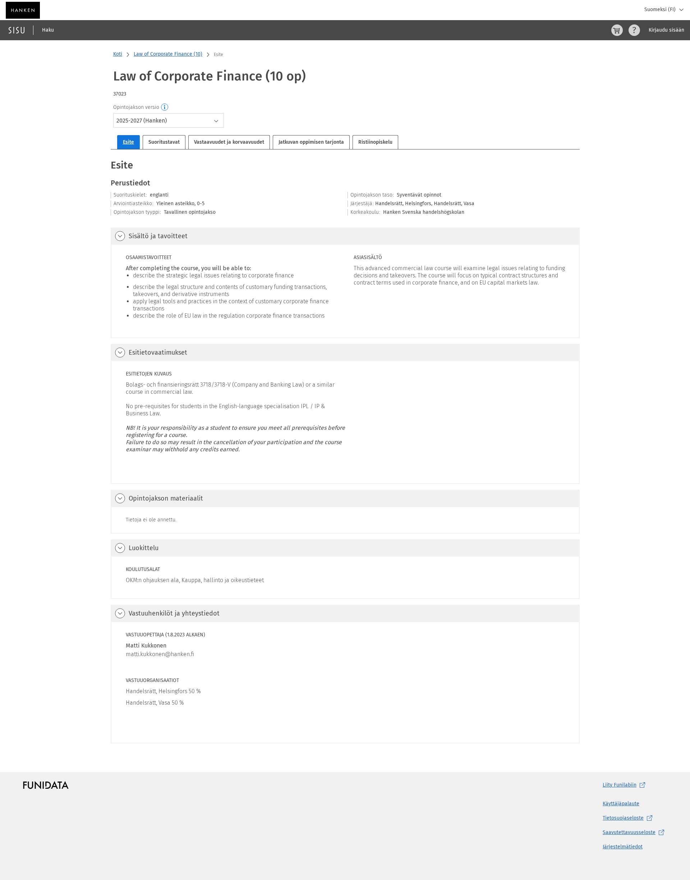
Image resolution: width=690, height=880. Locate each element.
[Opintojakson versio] (165, 107)
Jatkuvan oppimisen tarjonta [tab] (311, 142)
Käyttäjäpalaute (621, 804)
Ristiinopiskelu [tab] (375, 142)
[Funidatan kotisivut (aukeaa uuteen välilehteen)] (46, 785)
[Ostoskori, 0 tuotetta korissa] (617, 30)
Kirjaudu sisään (666, 30)
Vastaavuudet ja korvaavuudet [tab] (229, 142)
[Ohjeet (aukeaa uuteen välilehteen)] (634, 30)
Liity (619, 785)
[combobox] (168, 120)
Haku (48, 30)
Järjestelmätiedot (623, 847)
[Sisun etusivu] (16, 30)
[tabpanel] (345, 450)
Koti (117, 54)
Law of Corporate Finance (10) (168, 54)
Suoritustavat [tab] (164, 142)
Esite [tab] (128, 142)
